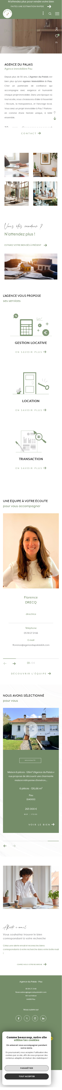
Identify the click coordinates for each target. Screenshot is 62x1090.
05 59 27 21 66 (31, 989)
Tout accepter (27, 1076)
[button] (14, 663)
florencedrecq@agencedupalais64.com (30, 992)
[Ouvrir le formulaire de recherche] (50, 13)
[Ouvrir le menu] (57, 13)
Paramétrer (26, 1068)
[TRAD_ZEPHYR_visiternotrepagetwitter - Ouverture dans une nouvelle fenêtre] (27, 1018)
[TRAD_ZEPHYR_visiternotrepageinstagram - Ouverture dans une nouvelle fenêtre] (35, 1018)
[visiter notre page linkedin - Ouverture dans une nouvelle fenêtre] (43, 1018)
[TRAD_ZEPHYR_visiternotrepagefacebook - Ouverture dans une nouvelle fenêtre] (19, 1018)
